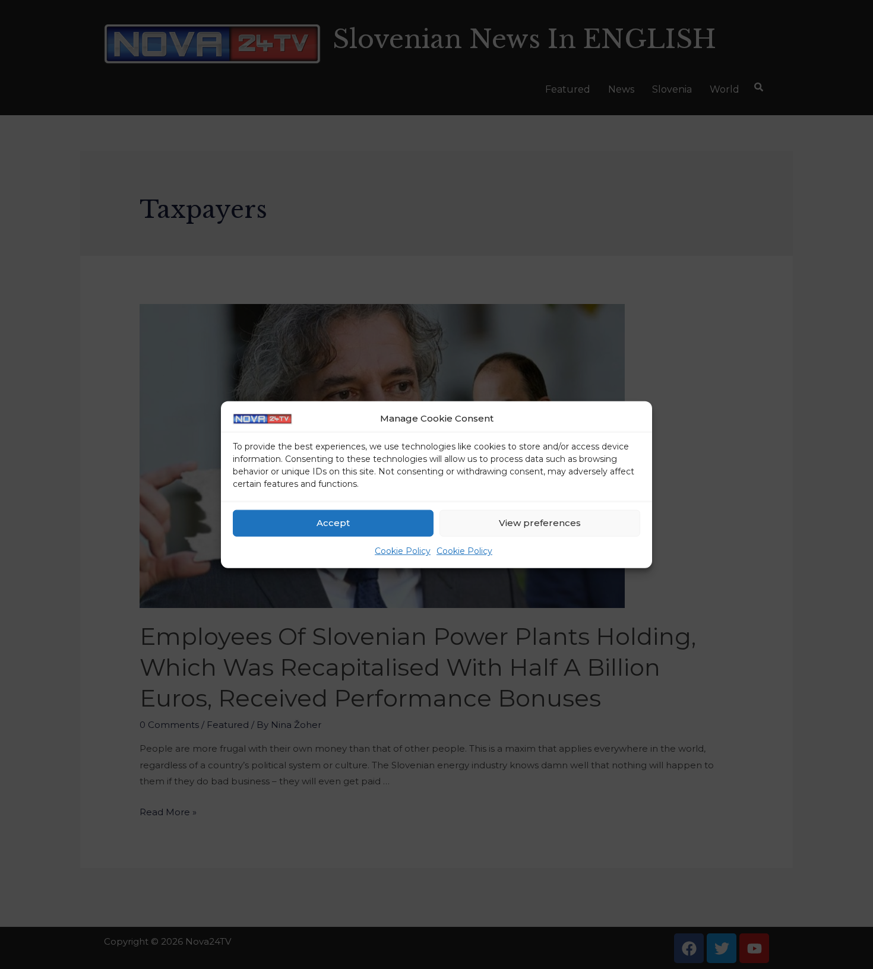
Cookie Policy (403, 551)
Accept (333, 522)
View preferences (540, 522)
